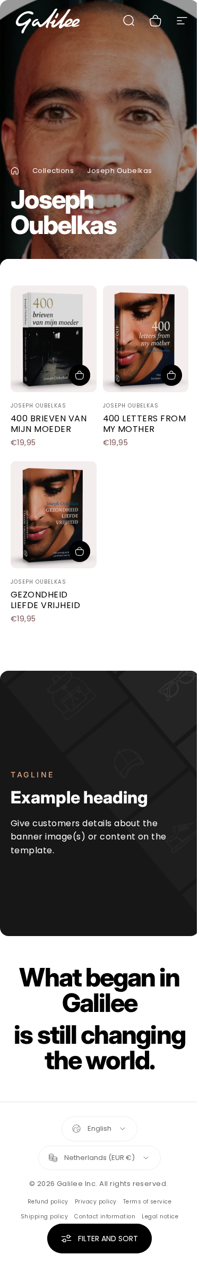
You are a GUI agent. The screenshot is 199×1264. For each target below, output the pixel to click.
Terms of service (147, 1202)
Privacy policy (96, 1202)
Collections (53, 171)
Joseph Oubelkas (38, 406)
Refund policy (48, 1202)
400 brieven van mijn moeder (48, 423)
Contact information (104, 1216)
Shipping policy (44, 1216)
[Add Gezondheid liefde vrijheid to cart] (79, 551)
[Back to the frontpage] (15, 171)
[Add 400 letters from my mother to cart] (171, 375)
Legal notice (160, 1216)
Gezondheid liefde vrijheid (45, 599)
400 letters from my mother (144, 423)
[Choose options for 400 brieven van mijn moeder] (79, 375)
